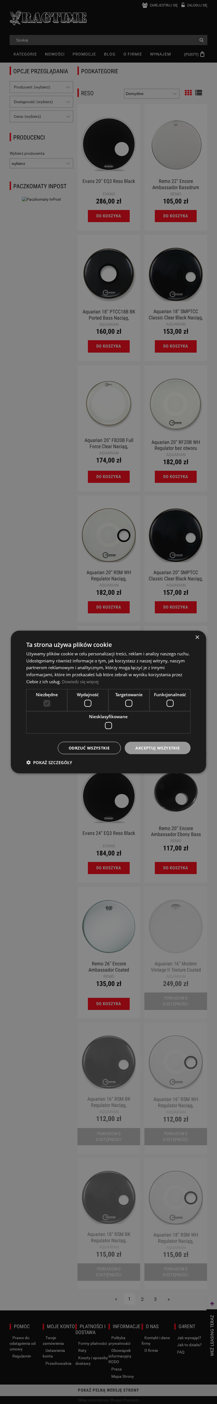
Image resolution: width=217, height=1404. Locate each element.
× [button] (197, 637)
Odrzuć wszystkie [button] (89, 747)
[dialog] (108, 702)
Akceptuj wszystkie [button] (157, 747)
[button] (49, 762)
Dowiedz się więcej (80, 681)
